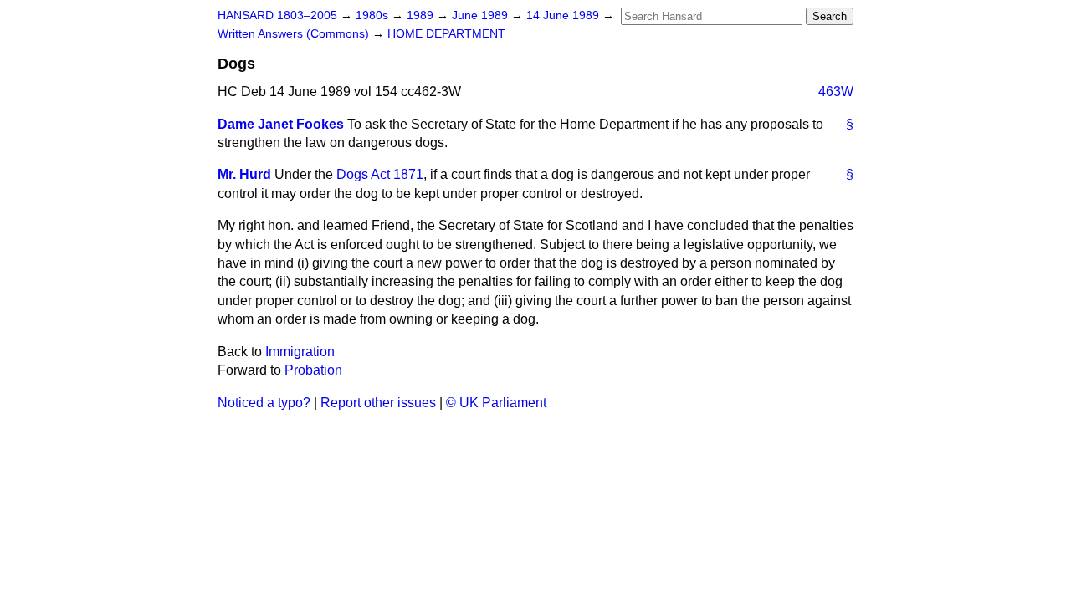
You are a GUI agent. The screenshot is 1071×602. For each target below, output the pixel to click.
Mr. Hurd (244, 174)
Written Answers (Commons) (295, 34)
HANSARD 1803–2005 (277, 15)
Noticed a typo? (264, 402)
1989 (422, 15)
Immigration (300, 351)
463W (835, 91)
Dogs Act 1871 (379, 174)
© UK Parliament (496, 402)
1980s (374, 15)
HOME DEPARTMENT (446, 34)
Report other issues (378, 402)
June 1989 (481, 15)
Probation (313, 370)
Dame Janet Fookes (281, 124)
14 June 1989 (564, 15)
